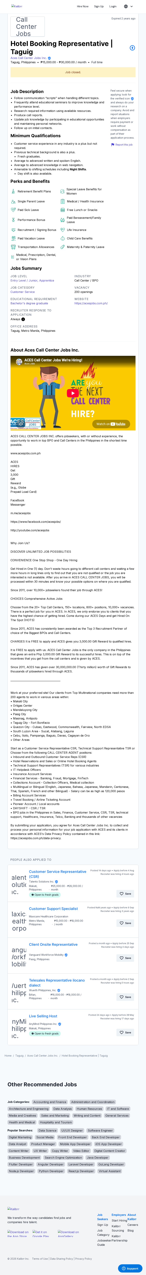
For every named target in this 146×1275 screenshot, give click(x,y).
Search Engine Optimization (63, 1157)
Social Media (44, 1137)
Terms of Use (40, 1258)
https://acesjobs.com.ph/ (91, 303)
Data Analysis (62, 1109)
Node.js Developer (21, 1171)
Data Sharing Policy (61, 1258)
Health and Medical (22, 1122)
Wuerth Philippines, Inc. (42, 990)
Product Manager (43, 1144)
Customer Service (23, 292)
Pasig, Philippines (39, 959)
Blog (130, 1230)
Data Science (47, 1130)
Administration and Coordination (92, 1102)
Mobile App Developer (75, 1144)
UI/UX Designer (72, 1130)
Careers (132, 1225)
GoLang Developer (111, 1164)
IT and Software (118, 1109)
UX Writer (40, 1151)
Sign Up (99, 6)
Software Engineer (100, 1130)
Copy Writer (60, 1151)
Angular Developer (51, 1164)
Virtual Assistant (110, 1171)
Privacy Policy (83, 1258)
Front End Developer (72, 1137)
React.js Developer (81, 1171)
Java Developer (97, 1157)
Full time (97, 62)
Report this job (124, 144)
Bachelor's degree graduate (29, 303)
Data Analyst (17, 1144)
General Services (117, 1115)
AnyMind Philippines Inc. (43, 1023)
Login (113, 6)
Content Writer (19, 1151)
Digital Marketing (20, 1137)
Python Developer (51, 1171)
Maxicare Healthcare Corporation (48, 916)
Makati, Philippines (35, 887)
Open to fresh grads (47, 894)
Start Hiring (119, 1220)
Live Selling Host (43, 1016)
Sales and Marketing (55, 1115)
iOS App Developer (109, 1144)
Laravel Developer (81, 1164)
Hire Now (82, 6)
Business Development (24, 1157)
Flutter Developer (21, 1164)
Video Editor (81, 1151)
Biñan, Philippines (35, 996)
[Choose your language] (129, 6)
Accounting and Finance (49, 1102)
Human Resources (89, 1109)
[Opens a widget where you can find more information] (130, 1268)
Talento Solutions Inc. (41, 881)
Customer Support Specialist (53, 909)
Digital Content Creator (109, 1151)
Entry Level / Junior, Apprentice (32, 280)
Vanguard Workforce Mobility (46, 954)
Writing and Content (87, 1115)
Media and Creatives (22, 1115)
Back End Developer (106, 1137)
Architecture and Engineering (28, 1109)
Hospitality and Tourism (56, 1122)
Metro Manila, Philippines (37, 922)
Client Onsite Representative (53, 944)
